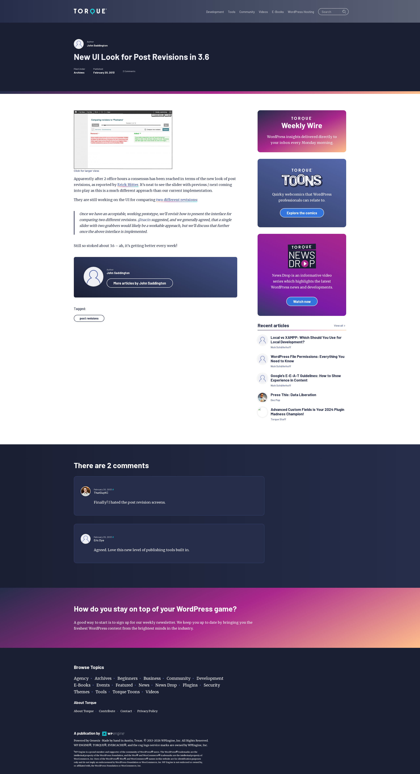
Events (103, 685)
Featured (124, 685)
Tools (101, 691)
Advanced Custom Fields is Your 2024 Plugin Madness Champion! (307, 411)
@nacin (144, 220)
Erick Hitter (127, 184)
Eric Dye (99, 540)
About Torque (84, 711)
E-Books (82, 685)
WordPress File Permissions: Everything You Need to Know (307, 358)
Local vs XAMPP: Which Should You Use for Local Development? (306, 339)
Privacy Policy (147, 711)
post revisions (89, 318)
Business (152, 678)
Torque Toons (126, 691)
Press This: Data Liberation (293, 394)
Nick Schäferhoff (281, 347)
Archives (79, 72)
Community (179, 678)
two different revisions (176, 200)
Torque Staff (278, 419)
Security (212, 685)
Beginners (127, 678)
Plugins (190, 685)
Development (210, 678)
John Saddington (97, 45)
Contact (126, 711)
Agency (81, 678)
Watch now (302, 301)
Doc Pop (275, 400)
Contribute (107, 711)
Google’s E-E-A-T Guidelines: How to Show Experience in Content (306, 377)
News (144, 685)
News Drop (166, 685)
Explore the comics (302, 213)
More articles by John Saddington (140, 283)
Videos (152, 691)
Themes (82, 691)
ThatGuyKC (101, 492)
